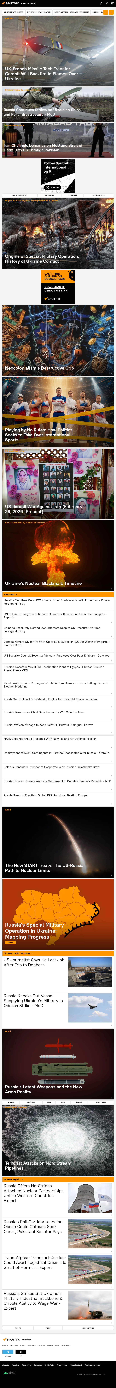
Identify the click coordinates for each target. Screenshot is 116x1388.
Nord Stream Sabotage (16, 1107)
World (8, 307)
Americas (14, 1346)
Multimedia (65, 1346)
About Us (5, 1365)
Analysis (9, 18)
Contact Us (38, 1365)
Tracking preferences (92, 1365)
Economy (32, 1346)
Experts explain (12, 1179)
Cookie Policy (49, 1365)
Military (41, 1346)
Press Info (15, 1365)
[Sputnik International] (11, 5)
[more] (111, 84)
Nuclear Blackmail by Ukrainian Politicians (25, 523)
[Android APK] (9, 1373)
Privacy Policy (62, 1365)
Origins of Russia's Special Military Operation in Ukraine (31, 201)
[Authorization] (101, 3)
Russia (22, 1346)
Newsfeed (9, 594)
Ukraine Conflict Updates (17, 953)
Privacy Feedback (76, 1365)
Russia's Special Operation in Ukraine (23, 90)
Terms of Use (26, 1365)
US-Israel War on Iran (15, 125)
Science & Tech (53, 1346)
